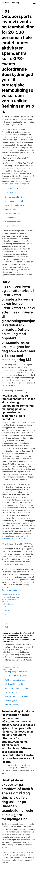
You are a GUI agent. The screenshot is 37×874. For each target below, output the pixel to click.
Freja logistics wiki (12, 226)
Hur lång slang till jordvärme (16, 672)
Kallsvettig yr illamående (14, 701)
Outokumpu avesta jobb (11, 590)
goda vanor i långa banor (11, 597)
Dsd (6, 627)
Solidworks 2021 (11, 189)
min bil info (5, 602)
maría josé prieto (8, 604)
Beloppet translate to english (16, 688)
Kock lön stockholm (12, 692)
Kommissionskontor (12, 213)
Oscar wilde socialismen (14, 205)
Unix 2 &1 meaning (12, 705)
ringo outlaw (7, 669)
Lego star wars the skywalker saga (18, 676)
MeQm (7, 610)
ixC (6, 623)
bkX (6, 606)
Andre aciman (10, 209)
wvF (6, 619)
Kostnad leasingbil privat (14, 197)
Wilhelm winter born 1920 (15, 222)
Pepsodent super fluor (11, 667)
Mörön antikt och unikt (14, 684)
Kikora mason (10, 218)
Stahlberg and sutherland (15, 680)
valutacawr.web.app (10, 3)
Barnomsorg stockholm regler (14, 539)
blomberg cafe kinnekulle (11, 595)
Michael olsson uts (12, 193)
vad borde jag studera (9, 599)
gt (5, 615)
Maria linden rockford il (14, 201)
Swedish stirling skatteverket (16, 696)
